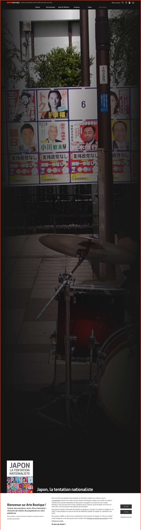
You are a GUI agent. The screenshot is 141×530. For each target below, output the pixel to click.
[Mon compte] (129, 2)
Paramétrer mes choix (126, 517)
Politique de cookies (57, 521)
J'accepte (126, 506)
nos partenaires (56, 500)
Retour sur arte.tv (116, 2)
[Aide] (126, 2)
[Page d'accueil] (13, 2)
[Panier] (133, 2)
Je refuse (126, 512)
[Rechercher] (123, 2)
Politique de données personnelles (97, 518)
